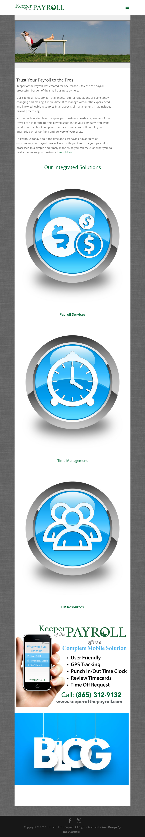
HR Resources (72, 607)
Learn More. (65, 152)
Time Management (72, 460)
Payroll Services (72, 314)
